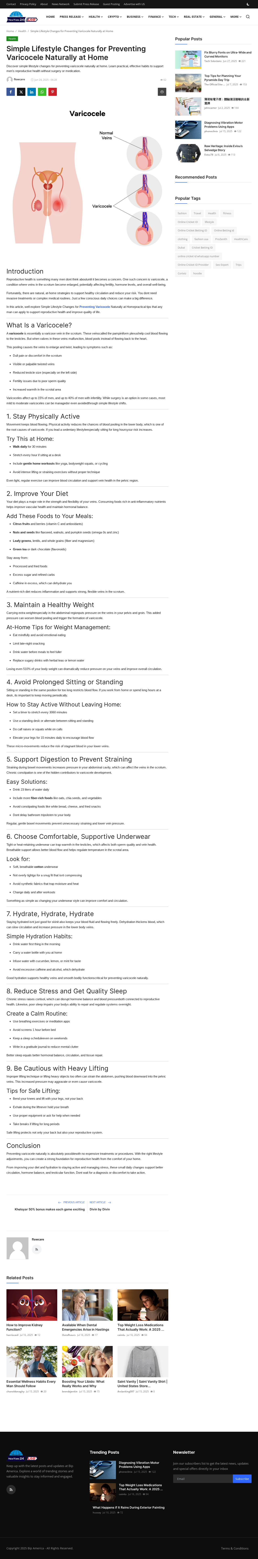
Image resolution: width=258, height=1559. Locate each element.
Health (22, 31)
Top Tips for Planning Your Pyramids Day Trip (222, 78)
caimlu (121, 1335)
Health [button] (94, 17)
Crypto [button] (113, 17)
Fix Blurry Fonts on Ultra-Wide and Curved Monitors (228, 54)
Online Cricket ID (188, 222)
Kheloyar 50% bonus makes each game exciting (50, 1209)
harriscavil (12, 1335)
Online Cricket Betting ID (192, 230)
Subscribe (242, 1479)
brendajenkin (70, 1391)
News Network (61, 4)
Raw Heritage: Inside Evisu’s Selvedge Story (223, 148)
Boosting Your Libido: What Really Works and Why (83, 1383)
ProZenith (221, 239)
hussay (97, 1512)
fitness (227, 213)
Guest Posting (111, 4)
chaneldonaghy (15, 1391)
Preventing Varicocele (94, 306)
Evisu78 (208, 154)
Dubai (181, 247)
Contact (11, 4)
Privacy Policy (28, 4)
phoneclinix (211, 131)
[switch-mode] (249, 4)
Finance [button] (154, 17)
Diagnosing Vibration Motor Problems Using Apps (223, 124)
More (234, 17)
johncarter (210, 108)
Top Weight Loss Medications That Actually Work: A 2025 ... (141, 1327)
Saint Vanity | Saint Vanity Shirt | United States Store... (142, 1383)
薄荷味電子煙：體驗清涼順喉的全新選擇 (227, 101)
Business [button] (133, 17)
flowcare (38, 1239)
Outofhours (69, 1335)
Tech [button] (172, 17)
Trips (238, 264)
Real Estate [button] (193, 17)
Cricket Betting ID (202, 247)
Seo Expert (222, 264)
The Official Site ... (214, 84)
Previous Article (74, 1202)
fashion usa (201, 239)
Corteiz (182, 273)
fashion (182, 213)
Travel (197, 213)
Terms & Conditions (235, 1548)
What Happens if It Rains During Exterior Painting (128, 1507)
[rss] (11, 1489)
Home (50, 17)
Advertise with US (134, 4)
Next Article (98, 1202)
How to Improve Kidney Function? (24, 1327)
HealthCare (241, 239)
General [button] (216, 17)
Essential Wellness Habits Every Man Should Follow (31, 1383)
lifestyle (209, 222)
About (44, 4)
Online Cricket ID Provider (193, 264)
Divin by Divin (100, 1209)
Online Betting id (224, 230)
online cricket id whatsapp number (198, 256)
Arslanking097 (126, 1391)
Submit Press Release (86, 4)
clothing (182, 239)
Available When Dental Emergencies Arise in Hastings (85, 1327)
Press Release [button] (70, 17)
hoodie (197, 273)
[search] (248, 16)
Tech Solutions (213, 61)
